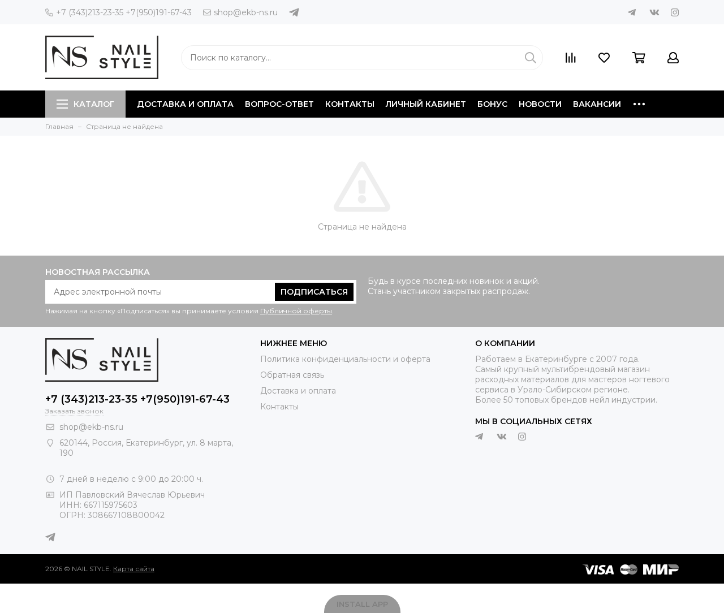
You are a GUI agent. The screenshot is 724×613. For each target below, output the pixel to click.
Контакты (349, 104)
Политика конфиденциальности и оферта (345, 359)
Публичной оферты (296, 310)
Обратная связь (292, 375)
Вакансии (597, 104)
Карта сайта (133, 568)
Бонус (492, 104)
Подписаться (314, 292)
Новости (540, 104)
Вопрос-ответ (279, 104)
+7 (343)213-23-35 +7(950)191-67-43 (124, 12)
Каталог (94, 104)
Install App (362, 603)
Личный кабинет (426, 104)
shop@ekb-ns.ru (246, 12)
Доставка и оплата (185, 104)
